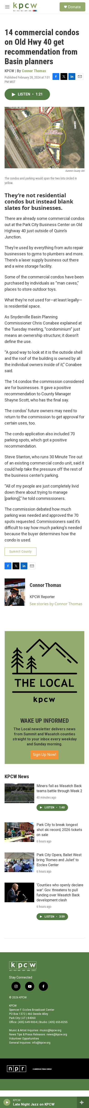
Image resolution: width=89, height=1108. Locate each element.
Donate (74, 7)
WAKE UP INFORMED (44, 720)
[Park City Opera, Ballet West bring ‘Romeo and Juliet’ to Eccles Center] (19, 862)
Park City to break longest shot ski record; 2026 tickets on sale (59, 830)
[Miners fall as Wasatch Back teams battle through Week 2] (19, 793)
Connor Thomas (34, 71)
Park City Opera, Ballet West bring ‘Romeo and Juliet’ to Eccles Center (59, 860)
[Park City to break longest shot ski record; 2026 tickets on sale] (19, 832)
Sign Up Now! (44, 754)
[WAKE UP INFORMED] (44, 671)
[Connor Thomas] (15, 592)
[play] (7, 1102)
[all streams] (83, 1102)
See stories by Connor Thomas (56, 603)
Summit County (20, 551)
